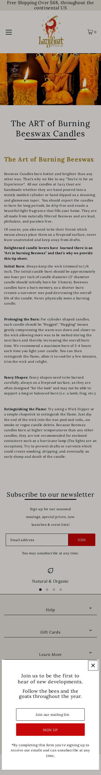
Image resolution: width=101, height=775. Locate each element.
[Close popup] (93, 665)
